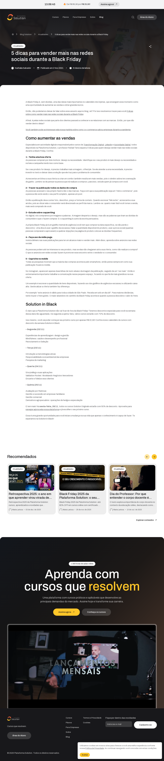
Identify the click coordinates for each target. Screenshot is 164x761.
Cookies (86, 723)
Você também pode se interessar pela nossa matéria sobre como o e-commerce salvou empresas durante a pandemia (78, 130)
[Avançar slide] (154, 456)
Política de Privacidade (94, 748)
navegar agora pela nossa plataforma (42, 409)
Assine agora (64, 612)
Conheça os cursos (96, 612)
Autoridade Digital (122, 145)
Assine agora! (107, 4)
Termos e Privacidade (92, 718)
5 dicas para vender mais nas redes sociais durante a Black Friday (81, 34)
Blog (101, 17)
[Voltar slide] (147, 456)
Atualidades (43, 34)
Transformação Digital (94, 145)
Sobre (92, 17)
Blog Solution (26, 34)
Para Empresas (79, 17)
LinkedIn (108, 145)
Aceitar (85, 755)
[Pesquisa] (133, 17)
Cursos (55, 17)
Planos (66, 17)
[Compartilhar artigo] (150, 46)
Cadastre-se (145, 725)
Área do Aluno (147, 17)
